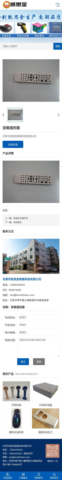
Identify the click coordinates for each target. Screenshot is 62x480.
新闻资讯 (39, 477)
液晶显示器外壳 (20, 218)
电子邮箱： (10, 332)
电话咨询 (8, 477)
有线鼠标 (17, 222)
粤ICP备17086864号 (12, 464)
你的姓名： (10, 317)
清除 (39, 361)
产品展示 (23, 477)
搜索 (57, 46)
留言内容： (10, 340)
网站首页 (54, 477)
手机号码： (10, 325)
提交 (23, 361)
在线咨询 (13, 144)
